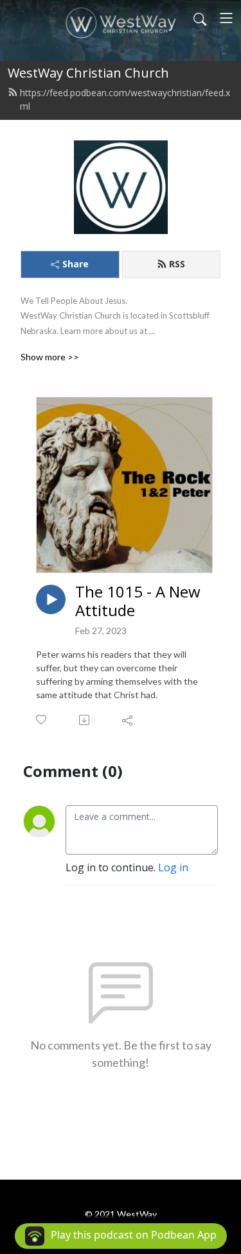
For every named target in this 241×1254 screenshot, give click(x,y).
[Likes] (42, 719)
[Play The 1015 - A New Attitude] (51, 599)
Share (75, 264)
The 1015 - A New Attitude (138, 601)
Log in (173, 867)
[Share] (128, 720)
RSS (177, 264)
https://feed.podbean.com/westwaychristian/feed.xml (125, 99)
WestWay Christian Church (88, 72)
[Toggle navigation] (226, 18)
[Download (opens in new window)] (85, 720)
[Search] (199, 18)
